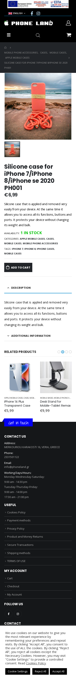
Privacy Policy (15, 528)
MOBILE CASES (13, 243)
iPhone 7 (17, 248)
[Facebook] (32, 13)
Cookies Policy (16, 512)
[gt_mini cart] (69, 34)
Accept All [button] (58, 671)
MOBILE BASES (10, 398)
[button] (59, 351)
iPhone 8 (29, 248)
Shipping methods (18, 553)
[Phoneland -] (28, 23)
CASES (50, 238)
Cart (9, 578)
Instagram (18, 614)
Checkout (13, 586)
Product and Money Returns (25, 536)
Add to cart (20, 268)
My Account (14, 594)
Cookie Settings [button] (18, 671)
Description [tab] (21, 288)
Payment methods (19, 520)
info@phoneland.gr (16, 467)
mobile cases (13, 253)
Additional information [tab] (30, 336)
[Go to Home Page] (5, 47)
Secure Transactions (20, 545)
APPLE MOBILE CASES (32, 238)
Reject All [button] (40, 671)
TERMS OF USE (16, 561)
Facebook (8, 614)
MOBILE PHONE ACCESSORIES (40, 243)
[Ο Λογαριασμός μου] (68, 22)
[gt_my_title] (20, 377)
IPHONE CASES (45, 248)
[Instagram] (38, 13)
